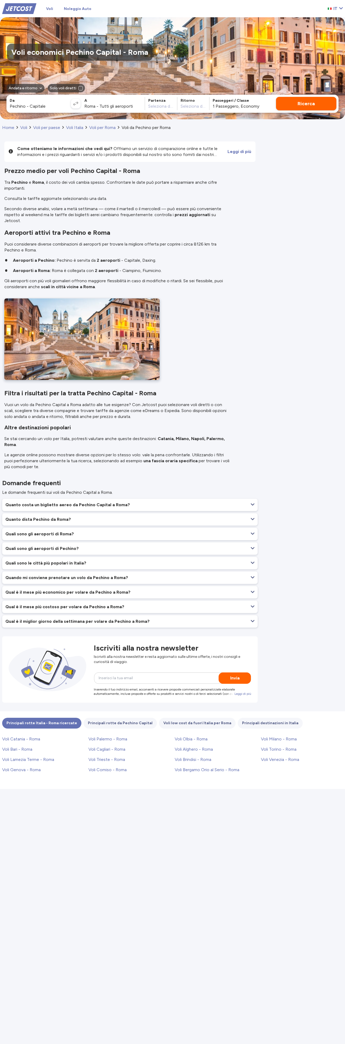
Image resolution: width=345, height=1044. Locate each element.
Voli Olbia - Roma (191, 739)
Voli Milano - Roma (279, 739)
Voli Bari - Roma (17, 749)
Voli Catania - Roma (21, 739)
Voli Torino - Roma (278, 749)
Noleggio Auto (77, 8)
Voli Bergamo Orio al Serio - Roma (207, 769)
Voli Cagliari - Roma (106, 749)
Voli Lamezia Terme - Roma (28, 759)
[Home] (19, 8)
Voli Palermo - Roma (107, 739)
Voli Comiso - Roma (107, 769)
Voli (49, 8)
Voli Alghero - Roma (194, 749)
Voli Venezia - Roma (280, 759)
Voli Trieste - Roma (106, 759)
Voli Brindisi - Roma (193, 759)
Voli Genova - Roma (21, 769)
